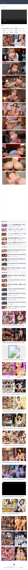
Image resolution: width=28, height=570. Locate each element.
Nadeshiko (10, 244)
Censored (19, 226)
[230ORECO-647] (4, 294)
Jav (13, 251)
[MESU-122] (4, 268)
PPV (11, 265)
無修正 (14, 290)
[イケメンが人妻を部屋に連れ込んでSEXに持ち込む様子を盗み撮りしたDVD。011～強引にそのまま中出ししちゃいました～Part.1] (4, 225)
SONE (15, 308)
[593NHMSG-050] (4, 250)
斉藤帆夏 (14, 239)
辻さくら (15, 235)
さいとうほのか (19, 239)
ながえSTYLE (10, 235)
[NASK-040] (4, 255)
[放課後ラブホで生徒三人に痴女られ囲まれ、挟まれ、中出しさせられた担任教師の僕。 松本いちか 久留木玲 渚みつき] (4, 276)
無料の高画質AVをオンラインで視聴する (15, 567)
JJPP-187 (14, 226)
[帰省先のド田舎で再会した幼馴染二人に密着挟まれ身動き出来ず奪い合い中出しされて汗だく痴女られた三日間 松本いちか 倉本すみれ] (4, 285)
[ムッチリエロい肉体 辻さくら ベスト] (4, 234)
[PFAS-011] (4, 298)
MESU (16, 269)
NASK (16, 256)
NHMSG (16, 251)
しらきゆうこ (20, 230)
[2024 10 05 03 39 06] (4, 303)
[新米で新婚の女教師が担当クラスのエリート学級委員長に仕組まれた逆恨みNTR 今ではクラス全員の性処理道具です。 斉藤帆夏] (4, 238)
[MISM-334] (4, 259)
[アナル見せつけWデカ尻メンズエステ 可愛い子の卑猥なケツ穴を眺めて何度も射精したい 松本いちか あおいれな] (4, 280)
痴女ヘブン (10, 277)
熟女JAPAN (10, 226)
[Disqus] (14, 202)
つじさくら (20, 235)
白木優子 (14, 230)
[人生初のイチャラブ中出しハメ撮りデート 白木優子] (4, 229)
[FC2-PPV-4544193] (4, 264)
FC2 (8, 265)
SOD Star (10, 239)
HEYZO (9, 290)
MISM (16, 260)
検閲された (10, 251)
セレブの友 (10, 230)
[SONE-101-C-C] (4, 307)
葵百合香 (14, 244)
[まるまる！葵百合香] (4, 243)
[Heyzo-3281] (4, 289)
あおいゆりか (19, 244)
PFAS (15, 299)
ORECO (15, 295)
